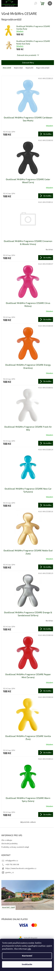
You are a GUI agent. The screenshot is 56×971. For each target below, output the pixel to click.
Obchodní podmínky (9, 843)
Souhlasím (27, 964)
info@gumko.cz (11, 860)
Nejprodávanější (42, 68)
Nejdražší (29, 68)
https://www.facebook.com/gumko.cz (20, 868)
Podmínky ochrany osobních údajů (15, 847)
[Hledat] (35, 3)
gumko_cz (9, 872)
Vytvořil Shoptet (30, 938)
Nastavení (27, 955)
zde (29, 948)
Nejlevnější (18, 68)
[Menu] (50, 3)
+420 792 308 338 (12, 864)
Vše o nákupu (6, 840)
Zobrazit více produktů (26, 55)
